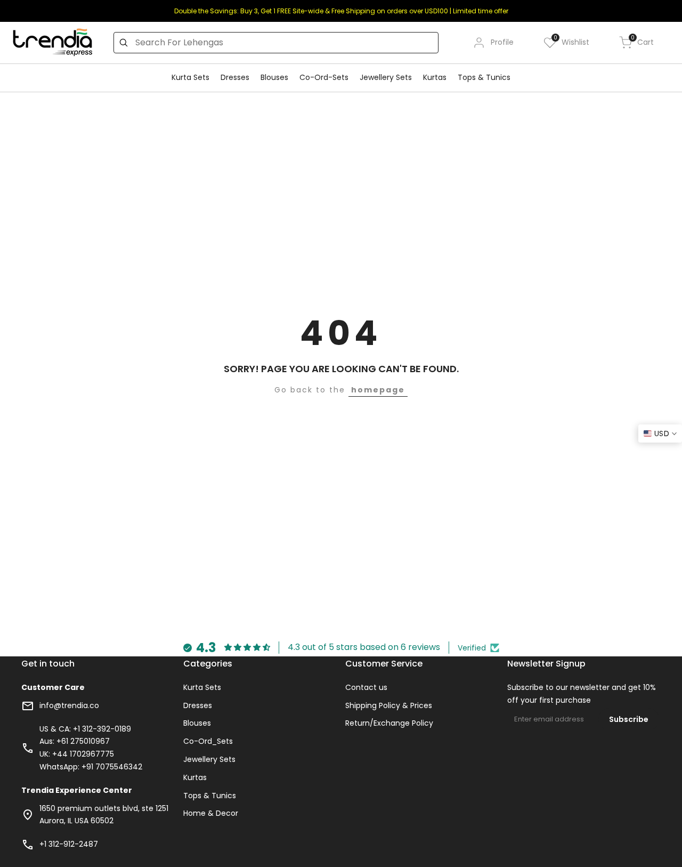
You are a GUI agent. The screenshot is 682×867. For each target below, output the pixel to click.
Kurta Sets (202, 687)
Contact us (366, 687)
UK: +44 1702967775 (76, 754)
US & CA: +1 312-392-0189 (85, 729)
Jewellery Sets (209, 759)
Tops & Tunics (209, 795)
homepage (378, 389)
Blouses (197, 723)
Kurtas (195, 777)
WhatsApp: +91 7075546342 (90, 766)
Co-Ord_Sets (208, 741)
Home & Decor (210, 813)
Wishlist (571, 41)
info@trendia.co (69, 705)
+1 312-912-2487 (68, 844)
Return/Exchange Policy (389, 723)
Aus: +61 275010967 (74, 741)
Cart (642, 41)
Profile (502, 42)
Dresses (197, 705)
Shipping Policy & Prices (388, 705)
